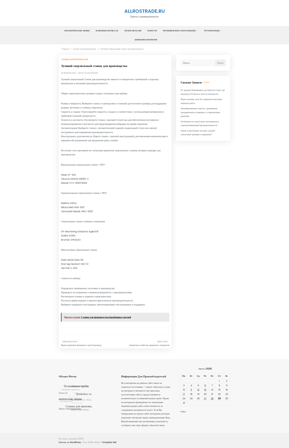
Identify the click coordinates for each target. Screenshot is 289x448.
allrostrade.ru (144, 11)
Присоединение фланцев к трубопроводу (81, 345)
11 (191, 389)
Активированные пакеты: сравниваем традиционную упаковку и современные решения (200, 112)
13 (205, 389)
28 (212, 398)
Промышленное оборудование (179, 30)
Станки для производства (74, 59)
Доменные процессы (107, 30)
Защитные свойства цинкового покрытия (149, 345)
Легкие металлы (132, 30)
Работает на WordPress (70, 442)
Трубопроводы (212, 30)
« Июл (183, 411)
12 (198, 389)
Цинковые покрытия (146, 39)
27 (205, 398)
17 (184, 394)
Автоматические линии (77, 30)
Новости (152, 30)
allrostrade (91, 73)
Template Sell (109, 442)
